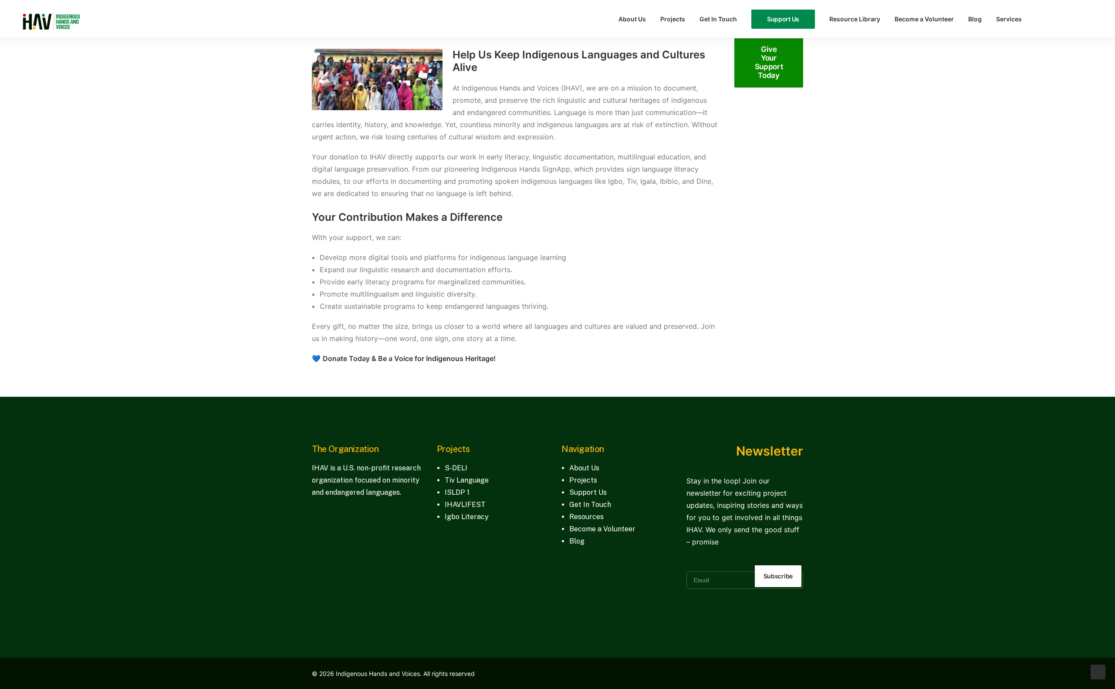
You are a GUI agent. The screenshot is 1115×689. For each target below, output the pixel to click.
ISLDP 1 (457, 492)
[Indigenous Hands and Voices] (51, 19)
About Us (632, 19)
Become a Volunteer (924, 19)
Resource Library (854, 19)
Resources (586, 517)
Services (1009, 19)
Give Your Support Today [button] (769, 62)
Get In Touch (718, 19)
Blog (975, 19)
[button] (1042, 19)
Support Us (588, 492)
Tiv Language (467, 480)
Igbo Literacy (467, 517)
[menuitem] (632, 19)
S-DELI (456, 468)
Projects (672, 19)
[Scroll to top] (1098, 671)
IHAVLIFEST (465, 504)
